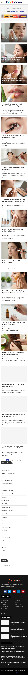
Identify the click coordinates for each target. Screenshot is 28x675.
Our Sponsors (4, 604)
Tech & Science (6, 537)
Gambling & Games (7, 507)
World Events (5, 554)
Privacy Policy (18, 604)
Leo (4, 40)
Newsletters (4, 611)
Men (3, 524)
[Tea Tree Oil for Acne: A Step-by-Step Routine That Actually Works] (14, 312)
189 (18, 460)
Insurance (4, 517)
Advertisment (4, 602)
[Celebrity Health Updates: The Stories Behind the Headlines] (5, 629)
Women (4, 550)
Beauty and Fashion (7, 480)
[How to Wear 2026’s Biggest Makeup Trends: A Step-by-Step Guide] (14, 53)
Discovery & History (7, 490)
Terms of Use (4, 608)
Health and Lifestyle (7, 510)
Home (8, 8)
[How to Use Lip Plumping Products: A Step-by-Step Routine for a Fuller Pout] (14, 74)
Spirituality (5, 534)
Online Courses (18, 611)
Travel (4, 544)
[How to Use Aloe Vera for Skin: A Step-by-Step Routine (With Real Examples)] (14, 374)
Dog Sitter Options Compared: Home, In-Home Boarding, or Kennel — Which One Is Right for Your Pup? (13, 658)
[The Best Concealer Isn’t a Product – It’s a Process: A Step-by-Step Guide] (14, 157)
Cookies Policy (4, 606)
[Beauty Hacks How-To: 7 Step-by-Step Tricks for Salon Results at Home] (14, 32)
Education (4, 497)
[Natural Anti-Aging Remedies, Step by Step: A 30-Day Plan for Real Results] (14, 404)
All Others (4, 467)
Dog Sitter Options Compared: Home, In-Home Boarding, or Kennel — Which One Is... (18, 636)
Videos (4, 547)
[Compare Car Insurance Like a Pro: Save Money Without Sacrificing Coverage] (5, 622)
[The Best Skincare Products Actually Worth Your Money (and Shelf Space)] (14, 435)
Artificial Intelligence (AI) (8, 473)
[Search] (26, 2)
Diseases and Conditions (8, 493)
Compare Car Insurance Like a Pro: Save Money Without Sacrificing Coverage (18, 622)
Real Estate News (6, 527)
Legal (3, 520)
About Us (17, 602)
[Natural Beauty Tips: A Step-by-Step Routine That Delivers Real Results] (14, 280)
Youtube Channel (19, 606)
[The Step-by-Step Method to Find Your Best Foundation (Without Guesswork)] (14, 188)
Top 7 (3, 540)
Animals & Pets (6, 470)
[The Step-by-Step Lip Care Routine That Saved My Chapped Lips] (14, 93)
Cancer (4, 487)
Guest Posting (4, 600)
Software (4, 530)
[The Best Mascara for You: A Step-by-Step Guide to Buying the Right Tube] (14, 125)
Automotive (5, 477)
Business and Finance (7, 483)
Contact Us (17, 600)
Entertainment (6, 500)
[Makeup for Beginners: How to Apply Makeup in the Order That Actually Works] (14, 218)
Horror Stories (6, 514)
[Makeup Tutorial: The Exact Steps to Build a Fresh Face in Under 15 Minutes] (14, 250)
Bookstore (3, 613)
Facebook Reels (18, 608)
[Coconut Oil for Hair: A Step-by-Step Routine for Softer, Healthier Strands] (14, 342)
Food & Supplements (7, 503)
